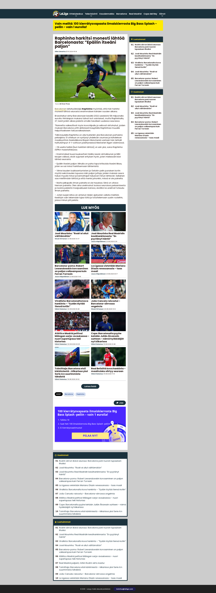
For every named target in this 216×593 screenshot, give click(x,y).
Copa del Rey (150, 13)
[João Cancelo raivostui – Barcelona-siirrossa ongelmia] (108, 289)
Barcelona (121, 13)
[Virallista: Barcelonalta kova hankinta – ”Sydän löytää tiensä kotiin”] (72, 289)
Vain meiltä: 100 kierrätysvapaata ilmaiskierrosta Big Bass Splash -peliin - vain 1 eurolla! (106, 25)
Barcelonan (60, 108)
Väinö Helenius (61, 309)
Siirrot (162, 13)
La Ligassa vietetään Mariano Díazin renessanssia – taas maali (108, 268)
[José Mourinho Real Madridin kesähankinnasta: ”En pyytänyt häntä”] (108, 221)
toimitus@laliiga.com (124, 589)
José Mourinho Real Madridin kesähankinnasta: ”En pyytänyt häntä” (108, 236)
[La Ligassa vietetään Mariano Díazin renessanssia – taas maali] (108, 254)
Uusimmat (63, 455)
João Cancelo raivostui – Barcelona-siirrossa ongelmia (105, 303)
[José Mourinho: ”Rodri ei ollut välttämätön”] (72, 221)
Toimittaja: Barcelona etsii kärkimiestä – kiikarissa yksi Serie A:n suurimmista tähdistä (71, 372)
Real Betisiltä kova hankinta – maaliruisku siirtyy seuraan (108, 370)
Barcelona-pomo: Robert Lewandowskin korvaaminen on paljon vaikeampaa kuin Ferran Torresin (71, 270)
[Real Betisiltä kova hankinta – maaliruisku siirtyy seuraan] (108, 356)
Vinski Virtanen (61, 239)
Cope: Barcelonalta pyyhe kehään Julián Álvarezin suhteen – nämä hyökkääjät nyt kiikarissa (107, 337)
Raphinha (80, 394)
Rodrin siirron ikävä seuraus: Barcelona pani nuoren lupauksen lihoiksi (90, 462)
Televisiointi (91, 13)
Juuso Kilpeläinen (98, 241)
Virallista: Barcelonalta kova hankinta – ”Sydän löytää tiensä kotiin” (71, 303)
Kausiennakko (106, 13)
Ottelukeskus (76, 13)
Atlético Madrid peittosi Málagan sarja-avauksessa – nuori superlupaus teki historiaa (72, 337)
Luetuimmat (64, 522)
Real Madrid (135, 13)
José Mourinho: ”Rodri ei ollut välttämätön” (71, 235)
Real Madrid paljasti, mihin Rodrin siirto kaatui (81, 563)
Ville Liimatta (60, 51)
